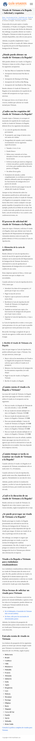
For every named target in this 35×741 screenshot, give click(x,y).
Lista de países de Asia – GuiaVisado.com (16, 17)
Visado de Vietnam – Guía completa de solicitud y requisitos (17, 18)
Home (3, 17)
